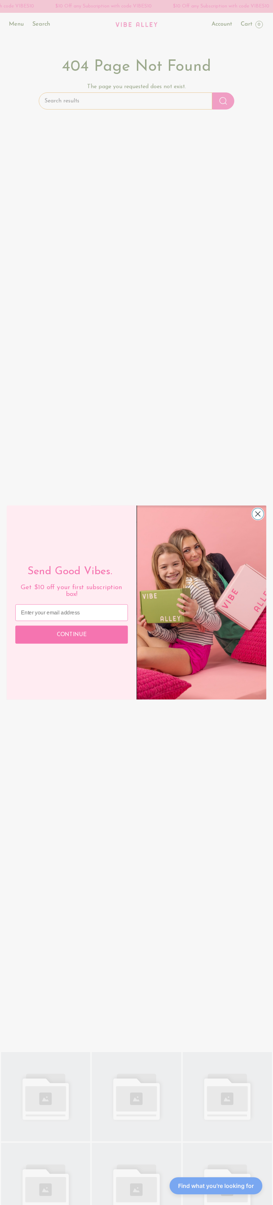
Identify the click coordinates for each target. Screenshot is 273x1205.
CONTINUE (71, 634)
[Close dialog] (258, 514)
